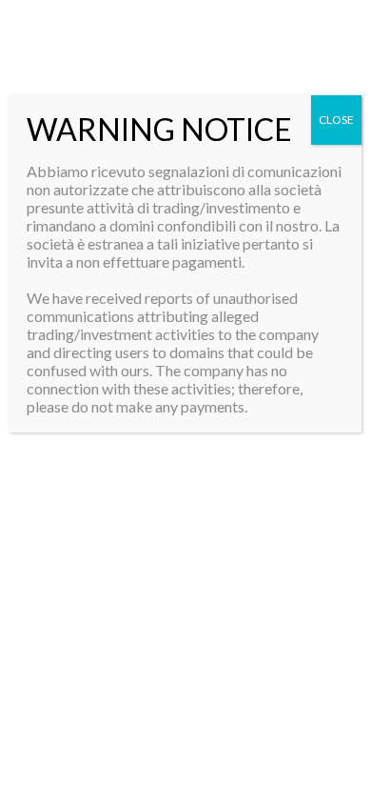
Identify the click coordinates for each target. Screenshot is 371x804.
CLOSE (336, 119)
